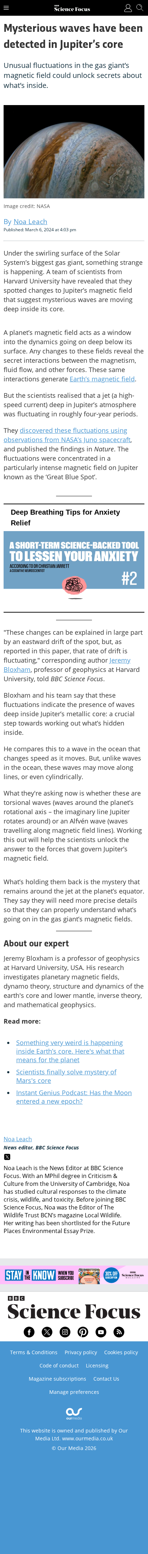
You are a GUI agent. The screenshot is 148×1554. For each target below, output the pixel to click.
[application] (74, 558)
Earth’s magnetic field (102, 379)
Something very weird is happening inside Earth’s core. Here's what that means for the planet (70, 1051)
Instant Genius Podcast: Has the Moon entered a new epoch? (74, 1096)
